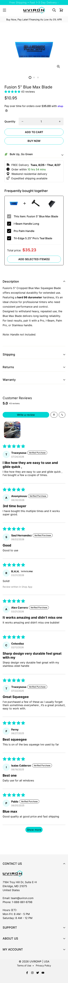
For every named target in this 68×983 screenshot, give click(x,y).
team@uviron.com (22, 898)
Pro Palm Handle (24, 231)
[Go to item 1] (12, 430)
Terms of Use (24, 965)
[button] (12, 91)
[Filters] (54, 415)
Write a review (26, 414)
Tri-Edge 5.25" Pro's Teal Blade (33, 238)
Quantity (9, 121)
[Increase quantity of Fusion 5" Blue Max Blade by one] (60, 121)
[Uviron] (34, 10)
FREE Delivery (35, 165)
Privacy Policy (43, 965)
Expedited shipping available (28, 178)
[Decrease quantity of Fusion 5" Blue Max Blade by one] (22, 121)
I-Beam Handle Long (26, 223)
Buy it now (34, 141)
